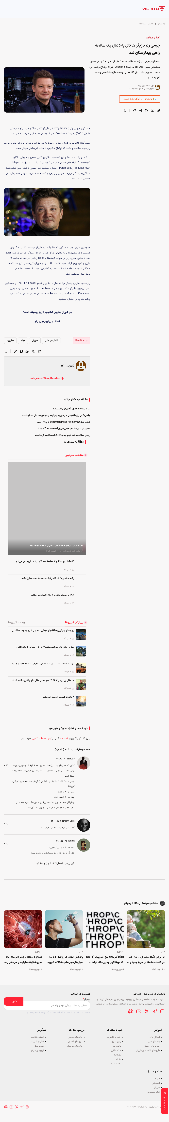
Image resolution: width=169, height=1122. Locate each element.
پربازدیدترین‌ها (74, 622)
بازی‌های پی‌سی (75, 1037)
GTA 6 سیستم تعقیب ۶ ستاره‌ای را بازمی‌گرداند (52, 595)
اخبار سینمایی (51, 340)
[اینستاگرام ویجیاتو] (162, 1011)
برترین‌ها (117, 1046)
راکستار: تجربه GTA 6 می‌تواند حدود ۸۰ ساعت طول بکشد (47, 578)
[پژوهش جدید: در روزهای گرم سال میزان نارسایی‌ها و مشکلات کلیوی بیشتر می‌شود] (64, 929)
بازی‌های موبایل (75, 1046)
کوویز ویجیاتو (37, 1050)
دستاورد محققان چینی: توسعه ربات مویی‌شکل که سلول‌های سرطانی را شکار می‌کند (23, 960)
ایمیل (86, 999)
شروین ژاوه (142, 85)
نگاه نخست (115, 1064)
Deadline (79, 340)
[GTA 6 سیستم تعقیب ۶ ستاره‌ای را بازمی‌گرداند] (81, 599)
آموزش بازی (154, 1037)
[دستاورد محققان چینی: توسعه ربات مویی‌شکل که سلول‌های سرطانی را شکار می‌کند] (23, 929)
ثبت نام (64, 738)
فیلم (23, 340)
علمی (163, 951)
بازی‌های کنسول (75, 1041)
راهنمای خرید (153, 1041)
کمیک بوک (39, 1046)
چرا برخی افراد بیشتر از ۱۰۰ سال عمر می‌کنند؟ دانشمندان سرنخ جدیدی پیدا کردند (146, 960)
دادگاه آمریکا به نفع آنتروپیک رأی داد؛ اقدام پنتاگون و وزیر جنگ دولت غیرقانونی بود (105, 960)
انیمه (157, 1078)
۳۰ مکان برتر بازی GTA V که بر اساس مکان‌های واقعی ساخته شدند (43, 680)
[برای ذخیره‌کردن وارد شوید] (125, 111)
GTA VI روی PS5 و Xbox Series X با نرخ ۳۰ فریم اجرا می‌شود (44, 561)
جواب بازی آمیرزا (152, 1046)
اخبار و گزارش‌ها (114, 1037)
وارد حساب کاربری (41, 738)
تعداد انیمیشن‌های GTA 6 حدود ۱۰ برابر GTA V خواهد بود (56, 546)
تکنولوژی (120, 951)
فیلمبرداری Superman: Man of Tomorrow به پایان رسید (63, 422)
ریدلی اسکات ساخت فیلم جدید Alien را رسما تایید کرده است (62, 435)
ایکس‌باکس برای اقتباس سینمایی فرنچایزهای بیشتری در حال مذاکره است (56, 415)
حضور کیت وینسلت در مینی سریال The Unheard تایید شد (63, 428)
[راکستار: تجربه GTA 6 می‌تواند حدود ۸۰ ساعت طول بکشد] (81, 582)
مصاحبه (117, 1055)
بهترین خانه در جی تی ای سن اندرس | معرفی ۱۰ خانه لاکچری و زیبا (43, 664)
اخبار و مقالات (146, 24)
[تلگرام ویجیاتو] (154, 1011)
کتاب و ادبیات (37, 1041)
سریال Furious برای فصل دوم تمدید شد (71, 409)
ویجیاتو (161, 24)
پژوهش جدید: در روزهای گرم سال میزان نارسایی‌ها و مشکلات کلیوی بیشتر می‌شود (65, 960)
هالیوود (10, 340)
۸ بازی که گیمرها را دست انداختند (58, 697)
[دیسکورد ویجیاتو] (130, 1011)
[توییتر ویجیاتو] (146, 1011)
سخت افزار (116, 1050)
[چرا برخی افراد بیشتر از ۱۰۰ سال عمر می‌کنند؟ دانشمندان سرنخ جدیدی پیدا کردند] (146, 929)
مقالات (118, 1059)
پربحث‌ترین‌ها (16, 622)
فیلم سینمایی (153, 1092)
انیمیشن (156, 1083)
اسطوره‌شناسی (37, 1037)
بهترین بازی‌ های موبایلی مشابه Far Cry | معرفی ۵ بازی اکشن (45, 647)
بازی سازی (116, 1041)
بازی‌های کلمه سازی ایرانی (147, 1050)
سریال (35, 340)
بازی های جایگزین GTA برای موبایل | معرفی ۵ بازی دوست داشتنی (43, 630)
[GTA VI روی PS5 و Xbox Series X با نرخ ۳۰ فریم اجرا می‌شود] (81, 565)
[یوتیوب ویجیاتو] (138, 1011)
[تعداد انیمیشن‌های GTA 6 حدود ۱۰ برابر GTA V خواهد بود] (47, 508)
